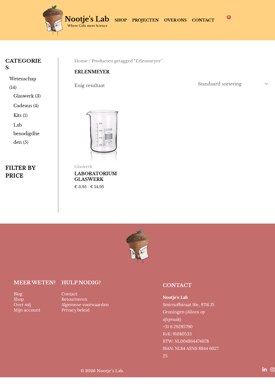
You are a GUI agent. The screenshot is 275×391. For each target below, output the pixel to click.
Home (81, 61)
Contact (203, 20)
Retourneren (74, 299)
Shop (121, 20)
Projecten (145, 20)
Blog (18, 293)
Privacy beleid (75, 310)
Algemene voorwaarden (85, 304)
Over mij (22, 304)
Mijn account (27, 310)
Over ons (175, 20)
